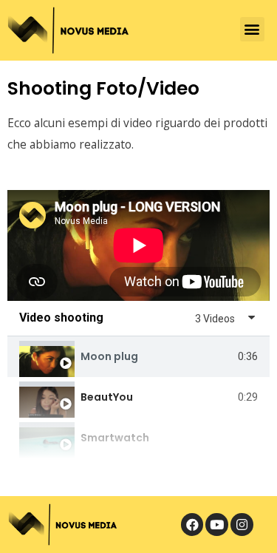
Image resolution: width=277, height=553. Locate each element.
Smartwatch (115, 437)
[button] (252, 29)
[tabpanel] (138, 245)
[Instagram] (241, 524)
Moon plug (109, 356)
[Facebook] (192, 524)
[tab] (138, 356)
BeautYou (107, 397)
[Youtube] (216, 524)
